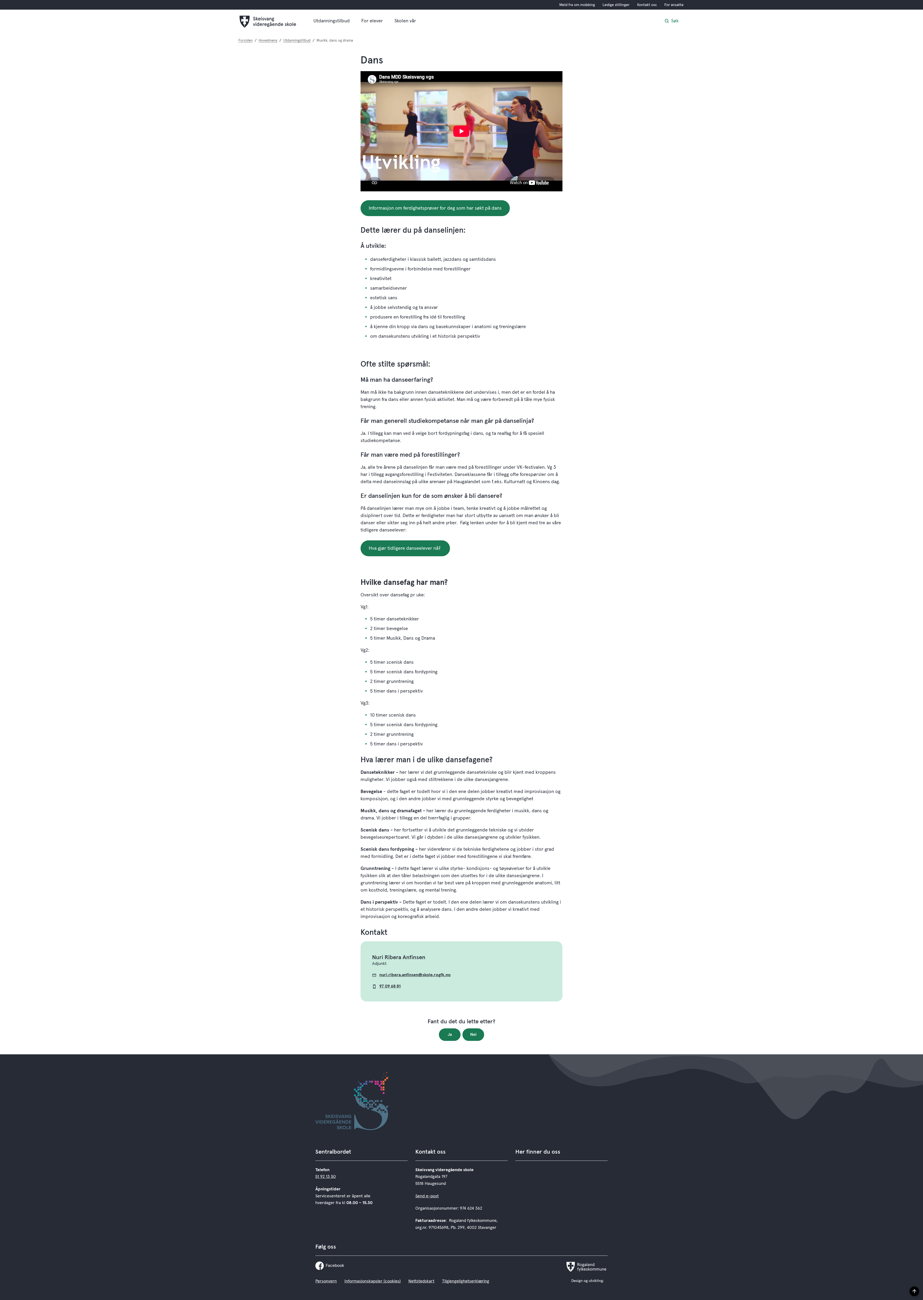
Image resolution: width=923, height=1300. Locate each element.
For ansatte (674, 5)
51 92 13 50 (325, 1177)
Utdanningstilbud (331, 21)
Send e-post (427, 1196)
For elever (372, 21)
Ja (450, 1034)
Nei (473, 1034)
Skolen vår (405, 21)
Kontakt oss (647, 5)
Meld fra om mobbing (577, 5)
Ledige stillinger (616, 5)
